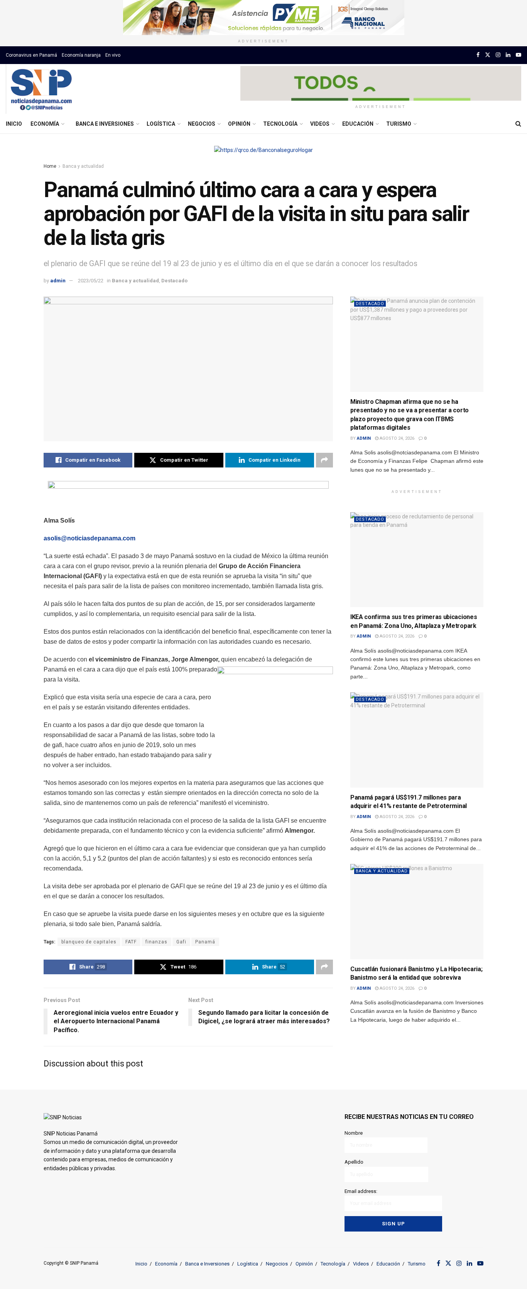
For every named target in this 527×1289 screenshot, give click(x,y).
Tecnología (280, 124)
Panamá (205, 942)
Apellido (354, 1162)
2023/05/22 (90, 280)
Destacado (174, 280)
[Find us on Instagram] (498, 55)
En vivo (112, 55)
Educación (357, 124)
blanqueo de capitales (89, 942)
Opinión (239, 124)
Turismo (398, 124)
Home (50, 166)
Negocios (201, 124)
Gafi (181, 942)
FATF (131, 942)
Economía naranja (81, 55)
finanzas (156, 942)
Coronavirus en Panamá (31, 55)
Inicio (14, 124)
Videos (319, 124)
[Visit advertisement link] (263, 17)
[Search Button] (518, 123)
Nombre (354, 1133)
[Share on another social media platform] (324, 460)
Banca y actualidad (83, 166)
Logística (161, 124)
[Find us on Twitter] (487, 55)
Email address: (361, 1191)
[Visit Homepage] (41, 89)
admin (58, 280)
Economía (44, 124)
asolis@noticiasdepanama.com (89, 538)
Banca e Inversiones (105, 124)
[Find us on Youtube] (518, 55)
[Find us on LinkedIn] (508, 55)
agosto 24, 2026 (396, 438)
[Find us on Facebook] (478, 55)
